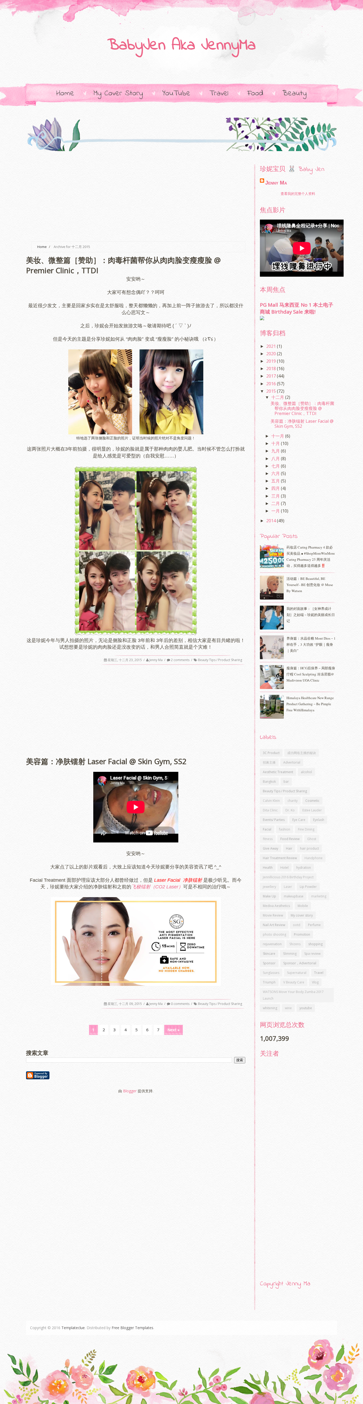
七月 (276, 466)
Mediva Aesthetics (276, 906)
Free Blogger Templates (132, 1327)
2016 (271, 384)
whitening (270, 1008)
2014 (271, 521)
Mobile (303, 906)
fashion (284, 829)
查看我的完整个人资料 (298, 194)
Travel (218, 93)
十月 (276, 443)
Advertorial (291, 762)
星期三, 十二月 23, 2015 (125, 660)
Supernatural (296, 972)
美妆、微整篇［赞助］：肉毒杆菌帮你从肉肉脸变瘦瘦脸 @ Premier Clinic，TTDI (302, 408)
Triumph (269, 982)
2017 (271, 376)
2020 (271, 354)
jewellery (269, 886)
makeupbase (293, 896)
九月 (276, 451)
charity (293, 800)
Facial (267, 829)
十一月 (278, 436)
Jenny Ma (156, 660)
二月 (276, 503)
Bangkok (269, 781)
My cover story (302, 915)
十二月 (278, 397)
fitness (268, 839)
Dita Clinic (270, 810)
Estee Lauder (312, 810)
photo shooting (274, 934)
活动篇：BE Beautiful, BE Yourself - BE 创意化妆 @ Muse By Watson (309, 584)
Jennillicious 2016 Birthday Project (288, 877)
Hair (289, 848)
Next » (173, 1029)
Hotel (284, 867)
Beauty (294, 93)
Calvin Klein (271, 800)
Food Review (289, 839)
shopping (315, 944)
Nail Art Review (274, 925)
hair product (309, 848)
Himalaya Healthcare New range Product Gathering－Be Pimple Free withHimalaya (310, 703)
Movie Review (273, 915)
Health (268, 867)
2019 (271, 361)
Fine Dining (306, 829)
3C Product (271, 753)
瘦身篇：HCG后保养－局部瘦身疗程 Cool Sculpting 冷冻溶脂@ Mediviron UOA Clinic (310, 674)
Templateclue (73, 1327)
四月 (276, 488)
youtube (305, 1008)
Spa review (312, 953)
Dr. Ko (290, 810)
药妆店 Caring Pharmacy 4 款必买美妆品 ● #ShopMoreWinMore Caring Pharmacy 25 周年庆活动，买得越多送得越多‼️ (310, 556)
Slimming (290, 953)
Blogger (130, 1090)
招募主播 (269, 762)
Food (255, 93)
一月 (276, 511)
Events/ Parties (274, 819)
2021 (271, 346)
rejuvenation (272, 944)
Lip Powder (308, 886)
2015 (271, 391)
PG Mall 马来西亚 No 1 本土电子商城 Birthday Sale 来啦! (296, 308)
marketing (318, 896)
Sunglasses (271, 972)
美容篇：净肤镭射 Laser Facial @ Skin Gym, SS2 (302, 423)
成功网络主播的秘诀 (301, 753)
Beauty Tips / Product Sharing (220, 660)
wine (288, 1008)
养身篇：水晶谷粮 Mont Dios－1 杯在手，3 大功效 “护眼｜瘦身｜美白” (311, 644)
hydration (303, 867)
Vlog (315, 982)
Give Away (270, 848)
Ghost (311, 839)
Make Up (269, 896)
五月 (276, 481)
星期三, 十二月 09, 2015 (125, 1003)
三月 (276, 496)
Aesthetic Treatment (278, 772)
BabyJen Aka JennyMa (181, 46)
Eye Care (298, 819)
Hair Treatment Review (280, 858)
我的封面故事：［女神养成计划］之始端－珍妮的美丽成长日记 (310, 614)
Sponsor (269, 963)
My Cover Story (118, 93)
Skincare (269, 953)
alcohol (306, 772)
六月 (276, 473)
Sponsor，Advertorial (299, 963)
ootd (296, 925)
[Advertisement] (135, 196)
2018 (271, 368)
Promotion (302, 934)
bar (286, 781)
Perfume (314, 925)
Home (65, 93)
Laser (288, 886)
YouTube (176, 93)
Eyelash (318, 819)
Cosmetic (312, 800)
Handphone (314, 858)
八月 (276, 458)
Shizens (295, 944)
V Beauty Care (293, 982)
